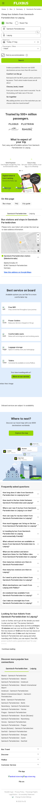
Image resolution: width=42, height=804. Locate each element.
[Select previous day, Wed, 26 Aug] (34, 42)
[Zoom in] (38, 234)
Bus (11, 9)
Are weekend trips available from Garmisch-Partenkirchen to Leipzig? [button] (17, 594)
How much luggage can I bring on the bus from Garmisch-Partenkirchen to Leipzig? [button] (20, 524)
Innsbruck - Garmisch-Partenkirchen (14, 691)
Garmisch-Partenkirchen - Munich (13, 679)
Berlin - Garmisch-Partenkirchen (13, 700)
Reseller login (9, 792)
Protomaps (22, 251)
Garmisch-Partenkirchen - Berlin (13, 703)
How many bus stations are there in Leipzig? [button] (17, 571)
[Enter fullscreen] (38, 245)
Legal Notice (13, 794)
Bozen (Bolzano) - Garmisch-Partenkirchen (17, 728)
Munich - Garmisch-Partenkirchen (13, 676)
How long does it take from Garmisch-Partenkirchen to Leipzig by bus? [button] (18, 494)
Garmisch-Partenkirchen (16, 214)
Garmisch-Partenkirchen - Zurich (13, 738)
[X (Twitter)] (22, 787)
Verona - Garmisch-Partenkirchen (13, 722)
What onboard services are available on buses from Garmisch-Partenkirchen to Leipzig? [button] (19, 544)
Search (21, 60)
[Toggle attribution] (38, 251)
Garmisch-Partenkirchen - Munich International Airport (18, 686)
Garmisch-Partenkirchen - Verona (13, 709)
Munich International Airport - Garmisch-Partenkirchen (16, 695)
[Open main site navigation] (3, 3)
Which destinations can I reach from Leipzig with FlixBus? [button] (17, 586)
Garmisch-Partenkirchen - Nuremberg (15, 719)
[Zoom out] (38, 237)
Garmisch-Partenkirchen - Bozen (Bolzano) (17, 716)
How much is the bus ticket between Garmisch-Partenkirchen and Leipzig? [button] (18, 501)
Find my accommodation (15, 55)
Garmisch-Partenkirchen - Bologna (14, 735)
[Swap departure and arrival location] (37, 32)
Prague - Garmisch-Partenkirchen (13, 712)
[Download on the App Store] (29, 776)
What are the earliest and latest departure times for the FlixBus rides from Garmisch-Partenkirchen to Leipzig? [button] (20, 554)
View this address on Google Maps (17, 272)
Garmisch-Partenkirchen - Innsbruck (14, 682)
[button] (21, 29)
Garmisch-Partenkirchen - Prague (13, 725)
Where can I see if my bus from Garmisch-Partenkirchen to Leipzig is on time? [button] (20, 509)
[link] (21, 446)
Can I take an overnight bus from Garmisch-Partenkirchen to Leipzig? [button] (17, 602)
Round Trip (24, 23)
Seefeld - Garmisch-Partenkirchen (14, 732)
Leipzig (32, 214)
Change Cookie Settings (23, 797)
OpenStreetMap (32, 251)
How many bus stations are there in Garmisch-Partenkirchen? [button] (17, 563)
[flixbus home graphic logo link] (21, 3)
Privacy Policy (19, 792)
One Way (9, 23)
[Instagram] (20, 787)
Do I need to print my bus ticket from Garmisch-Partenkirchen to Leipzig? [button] (18, 578)
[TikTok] (23, 787)
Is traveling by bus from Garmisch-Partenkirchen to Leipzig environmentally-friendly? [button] (17, 533)
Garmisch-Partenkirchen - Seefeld (14, 741)
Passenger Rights (32, 792)
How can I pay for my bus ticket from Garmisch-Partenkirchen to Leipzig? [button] (18, 517)
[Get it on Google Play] (15, 776)
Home (4, 9)
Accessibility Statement (26, 794)
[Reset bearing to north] (38, 240)
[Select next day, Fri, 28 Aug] (38, 42)
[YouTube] (21, 787)
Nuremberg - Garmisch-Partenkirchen (15, 706)
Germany (19, 9)
